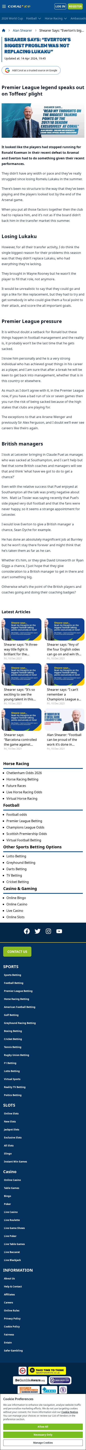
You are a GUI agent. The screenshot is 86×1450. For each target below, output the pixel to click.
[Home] (4, 30)
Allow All (43, 1426)
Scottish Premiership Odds (26, 834)
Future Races (16, 785)
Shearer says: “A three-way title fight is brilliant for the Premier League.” (21, 649)
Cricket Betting (17, 882)
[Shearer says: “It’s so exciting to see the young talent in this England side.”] (21, 674)
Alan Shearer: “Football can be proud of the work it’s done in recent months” (64, 740)
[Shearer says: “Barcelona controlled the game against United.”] (21, 719)
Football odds (16, 814)
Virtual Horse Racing (21, 798)
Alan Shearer (22, 30)
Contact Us (17, 951)
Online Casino (16, 904)
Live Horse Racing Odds (24, 792)
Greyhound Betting (20, 862)
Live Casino (14, 910)
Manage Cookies (43, 1442)
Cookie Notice (69, 1412)
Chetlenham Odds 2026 (24, 773)
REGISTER (75, 6)
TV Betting (14, 875)
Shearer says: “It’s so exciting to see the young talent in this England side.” (19, 694)
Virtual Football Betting (23, 840)
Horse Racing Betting (22, 779)
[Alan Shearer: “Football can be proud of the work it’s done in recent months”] (64, 719)
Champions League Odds (25, 827)
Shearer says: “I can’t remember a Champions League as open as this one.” (63, 694)
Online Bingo (16, 898)
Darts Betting (16, 869)
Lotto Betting (16, 856)
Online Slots (15, 917)
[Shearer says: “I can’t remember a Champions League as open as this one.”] (64, 674)
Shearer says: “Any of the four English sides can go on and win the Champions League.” (64, 649)
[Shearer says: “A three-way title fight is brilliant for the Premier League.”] (21, 629)
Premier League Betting (24, 821)
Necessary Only (43, 1434)
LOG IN (60, 6)
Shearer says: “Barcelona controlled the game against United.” (20, 740)
